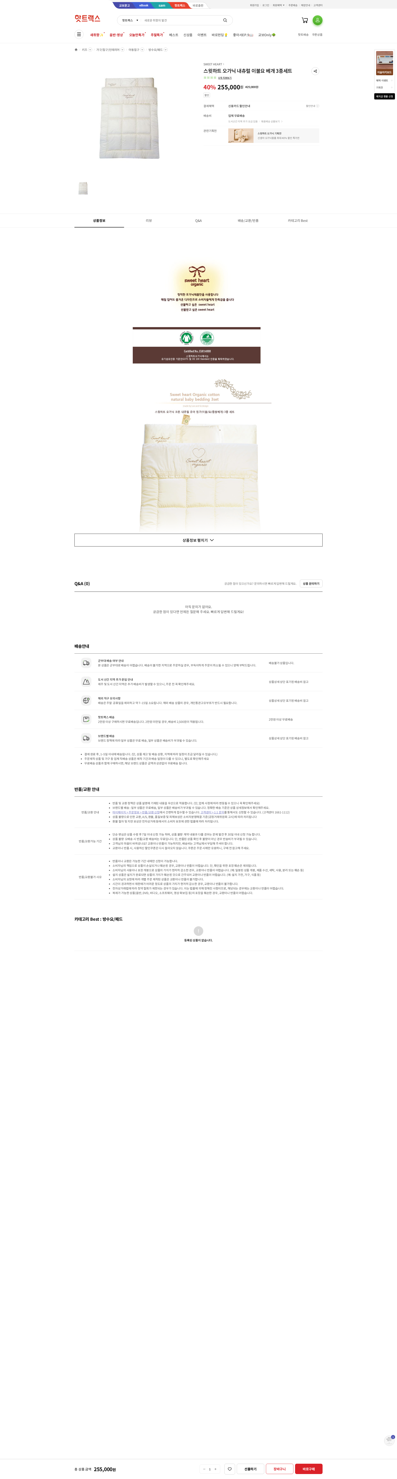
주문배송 (293, 5)
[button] (315, 71)
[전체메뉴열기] (79, 34)
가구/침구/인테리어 (108, 50)
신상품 (188, 34)
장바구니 (280, 1468)
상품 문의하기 (311, 583)
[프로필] (318, 20)
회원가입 (254, 5)
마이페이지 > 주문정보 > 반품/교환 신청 (136, 812)
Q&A (198, 220)
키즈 (84, 50)
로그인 (265, 5)
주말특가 (157, 34)
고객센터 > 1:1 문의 (212, 812)
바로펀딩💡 (220, 34)
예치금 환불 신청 (384, 96)
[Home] (76, 49)
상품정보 (99, 220)
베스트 (173, 34)
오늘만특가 (137, 34)
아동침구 (134, 50)
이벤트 (202, 34)
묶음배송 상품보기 (270, 121)
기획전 (379, 87)
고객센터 (318, 5)
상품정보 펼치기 (195, 540)
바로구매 (309, 1468)
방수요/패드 (155, 50)
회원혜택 (277, 5)
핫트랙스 (127, 20)
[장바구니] (305, 20)
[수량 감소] (204, 1469)
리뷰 (149, 220)
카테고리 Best (298, 220)
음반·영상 (116, 34)
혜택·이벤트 (382, 80)
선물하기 (250, 1468)
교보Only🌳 (267, 34)
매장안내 (305, 5)
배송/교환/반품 (248, 220)
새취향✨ (96, 34)
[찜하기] (229, 1469)
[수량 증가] (216, 1469)
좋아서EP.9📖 (243, 34)
